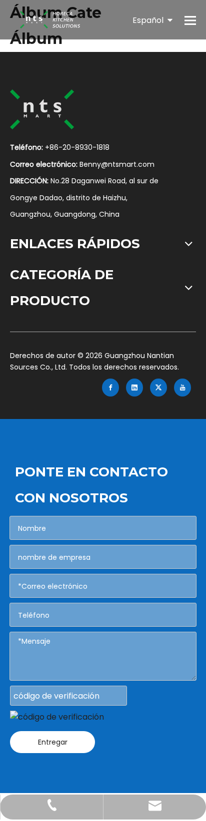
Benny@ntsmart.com (117, 164)
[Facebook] (110, 388)
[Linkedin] (134, 388)
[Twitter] (158, 388)
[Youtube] (182, 388)
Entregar (53, 742)
